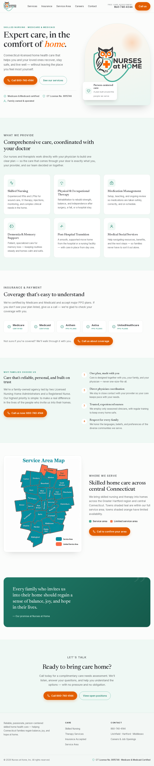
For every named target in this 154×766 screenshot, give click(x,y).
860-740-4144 (118, 728)
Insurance (46, 6)
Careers (79, 6)
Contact (92, 6)
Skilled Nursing (72, 728)
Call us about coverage (95, 341)
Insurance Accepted (75, 739)
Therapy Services (74, 734)
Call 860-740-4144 (22, 80)
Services (32, 6)
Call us (143, 6)
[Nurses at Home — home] (10, 6)
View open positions (95, 695)
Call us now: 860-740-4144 (27, 413)
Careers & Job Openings (123, 739)
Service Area (63, 6)
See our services (53, 80)
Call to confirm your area (111, 531)
